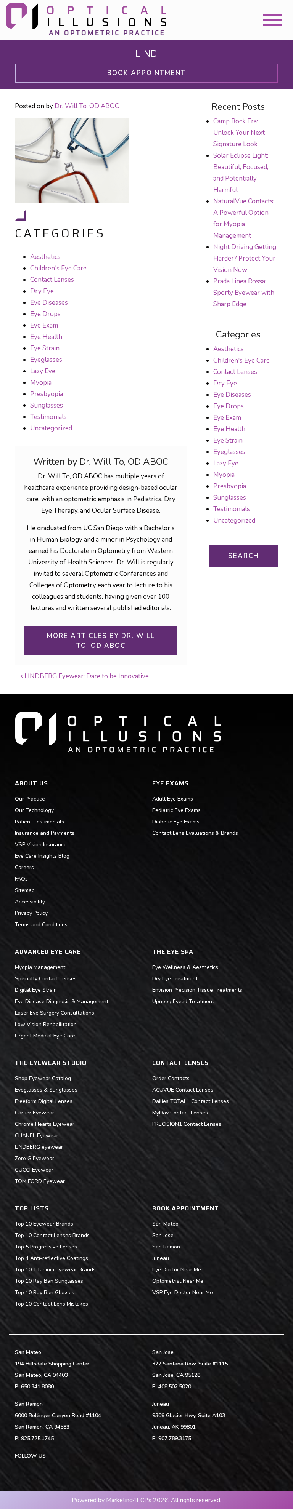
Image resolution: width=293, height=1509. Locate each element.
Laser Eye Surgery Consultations (54, 1013)
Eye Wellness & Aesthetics (185, 967)
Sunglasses (46, 405)
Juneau (160, 1258)
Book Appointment (146, 73)
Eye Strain (45, 348)
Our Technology (34, 810)
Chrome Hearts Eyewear (44, 1124)
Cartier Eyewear (34, 1112)
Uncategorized (51, 428)
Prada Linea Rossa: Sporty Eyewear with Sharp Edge (243, 293)
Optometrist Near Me (177, 1281)
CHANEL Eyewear (36, 1135)
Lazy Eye (42, 371)
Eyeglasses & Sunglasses (46, 1089)
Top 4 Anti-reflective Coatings (51, 1258)
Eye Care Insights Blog (42, 856)
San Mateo (165, 1224)
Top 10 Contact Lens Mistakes (51, 1304)
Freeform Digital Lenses (43, 1101)
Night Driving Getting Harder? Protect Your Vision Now (244, 258)
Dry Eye (42, 291)
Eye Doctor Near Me (176, 1269)
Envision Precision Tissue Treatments (197, 990)
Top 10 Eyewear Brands (44, 1224)
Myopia (41, 382)
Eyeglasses (46, 359)
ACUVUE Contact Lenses (182, 1089)
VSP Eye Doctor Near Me (182, 1292)
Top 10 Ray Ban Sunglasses (49, 1281)
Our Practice (30, 798)
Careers (24, 867)
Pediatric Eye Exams (176, 810)
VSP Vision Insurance (41, 844)
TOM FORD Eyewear (40, 1181)
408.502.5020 (174, 1386)
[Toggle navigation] (273, 20)
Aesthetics (45, 257)
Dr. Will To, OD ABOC (87, 106)
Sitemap (25, 890)
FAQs (21, 878)
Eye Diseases (49, 302)
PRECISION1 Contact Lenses (186, 1124)
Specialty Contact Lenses (46, 978)
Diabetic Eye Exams (176, 821)
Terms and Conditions (41, 924)
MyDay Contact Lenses (180, 1112)
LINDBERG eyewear (39, 1147)
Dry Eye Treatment (175, 978)
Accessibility (30, 901)
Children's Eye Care (58, 268)
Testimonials (48, 416)
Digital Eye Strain (36, 990)
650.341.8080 (37, 1386)
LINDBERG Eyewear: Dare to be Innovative (86, 676)
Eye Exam (44, 325)
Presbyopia (46, 394)
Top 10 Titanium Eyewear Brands (55, 1269)
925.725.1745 (37, 1438)
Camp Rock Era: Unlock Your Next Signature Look (239, 133)
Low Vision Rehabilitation (46, 1024)
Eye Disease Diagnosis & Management (61, 1001)
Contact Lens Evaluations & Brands (195, 833)
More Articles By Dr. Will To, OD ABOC (101, 640)
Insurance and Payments (44, 833)
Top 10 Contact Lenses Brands (52, 1235)
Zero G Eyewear (34, 1158)
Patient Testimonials (39, 821)
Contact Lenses (52, 279)
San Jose (163, 1235)
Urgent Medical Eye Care (45, 1035)
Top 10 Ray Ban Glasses (44, 1292)
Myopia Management (40, 967)
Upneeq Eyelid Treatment (183, 1001)
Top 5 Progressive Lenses (46, 1246)
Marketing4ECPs (128, 1500)
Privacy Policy (31, 913)
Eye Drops (45, 314)
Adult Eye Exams (172, 798)
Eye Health (46, 336)
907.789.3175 (174, 1438)
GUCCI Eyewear (34, 1169)
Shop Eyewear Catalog (43, 1078)
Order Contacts (171, 1078)
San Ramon (166, 1246)
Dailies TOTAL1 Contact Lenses (190, 1101)
